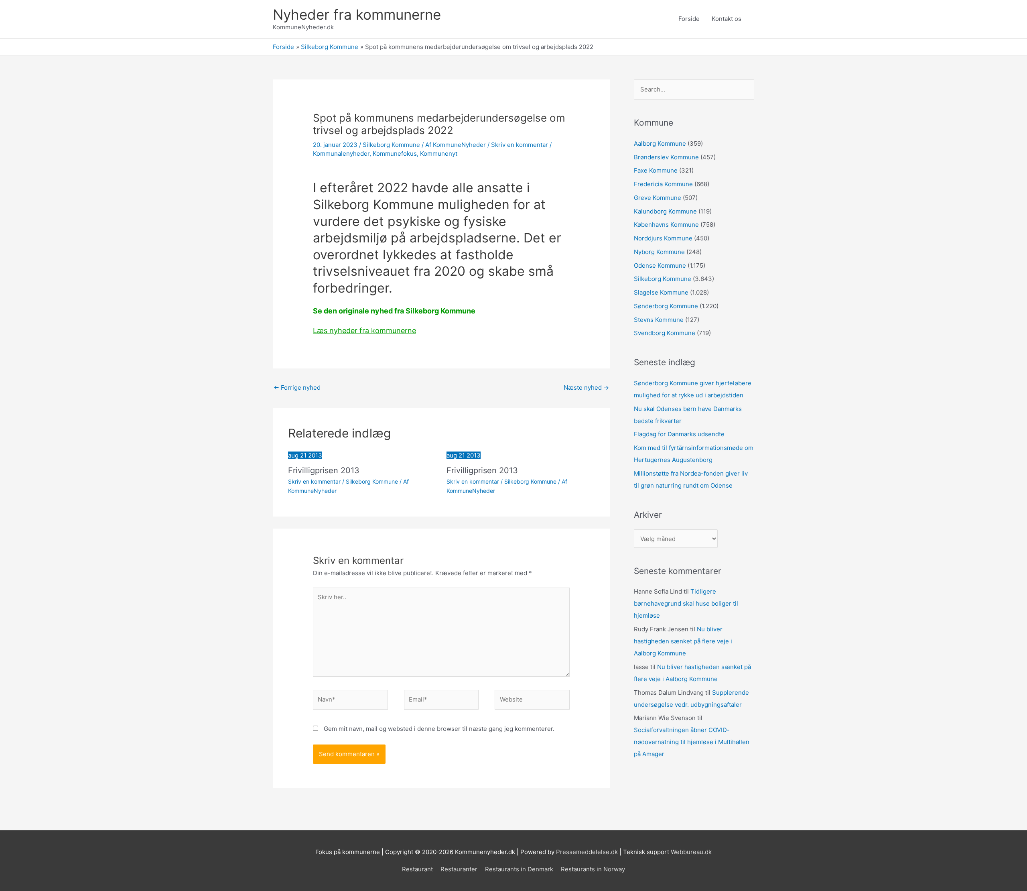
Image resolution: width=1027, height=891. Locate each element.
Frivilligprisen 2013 (323, 470)
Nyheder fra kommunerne (357, 14)
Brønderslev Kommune (666, 157)
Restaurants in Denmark (519, 869)
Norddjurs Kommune (663, 238)
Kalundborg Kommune (665, 211)
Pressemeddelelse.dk (587, 852)
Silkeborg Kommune (391, 144)
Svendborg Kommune (664, 333)
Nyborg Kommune (659, 252)
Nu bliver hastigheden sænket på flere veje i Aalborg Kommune (683, 641)
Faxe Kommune (656, 170)
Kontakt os (726, 18)
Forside (689, 18)
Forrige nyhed (297, 387)
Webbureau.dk (691, 852)
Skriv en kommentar (519, 144)
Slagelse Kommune (661, 292)
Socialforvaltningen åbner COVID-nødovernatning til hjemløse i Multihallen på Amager (691, 742)
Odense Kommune (660, 265)
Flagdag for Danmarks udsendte (679, 434)
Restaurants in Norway (593, 869)
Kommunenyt (438, 153)
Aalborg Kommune (660, 143)
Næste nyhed (586, 387)
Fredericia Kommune (663, 184)
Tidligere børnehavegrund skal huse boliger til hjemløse (686, 603)
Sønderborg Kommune (666, 306)
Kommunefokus (395, 153)
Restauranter (458, 869)
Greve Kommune (657, 197)
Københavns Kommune (666, 224)
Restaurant (417, 869)
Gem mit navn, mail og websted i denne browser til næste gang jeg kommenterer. (439, 728)
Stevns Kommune (659, 319)
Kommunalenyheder (341, 153)
